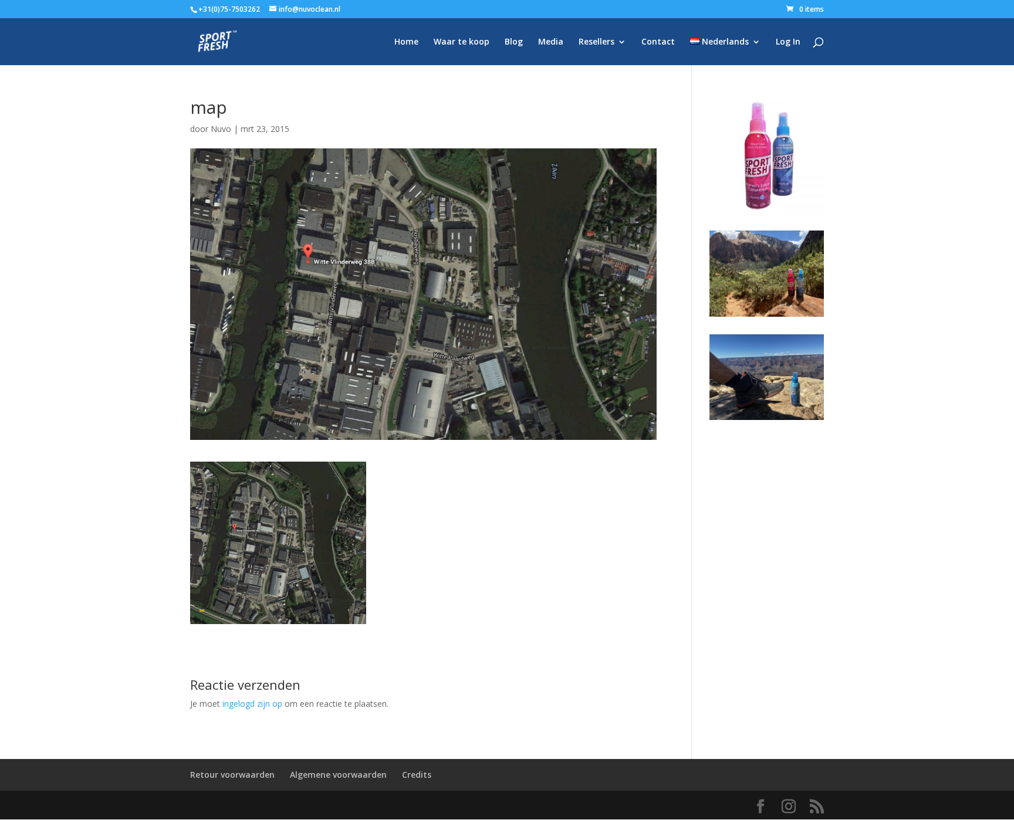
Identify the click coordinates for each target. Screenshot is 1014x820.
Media (550, 42)
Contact (658, 42)
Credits (416, 774)
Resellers (596, 42)
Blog (514, 42)
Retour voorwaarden (232, 774)
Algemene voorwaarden (338, 774)
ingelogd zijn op (252, 703)
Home (406, 42)
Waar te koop (461, 42)
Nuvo (221, 128)
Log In (788, 42)
